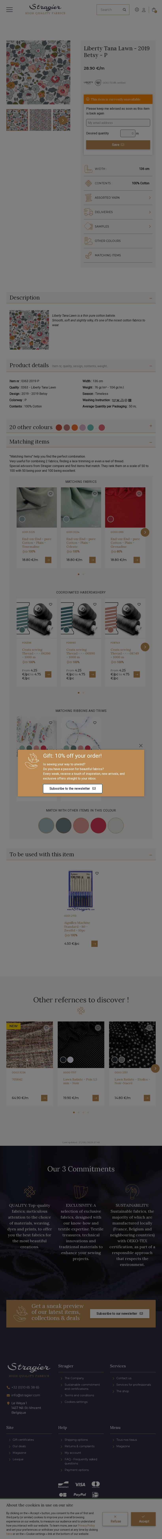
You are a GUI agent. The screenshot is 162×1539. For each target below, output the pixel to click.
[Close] (141, 745)
